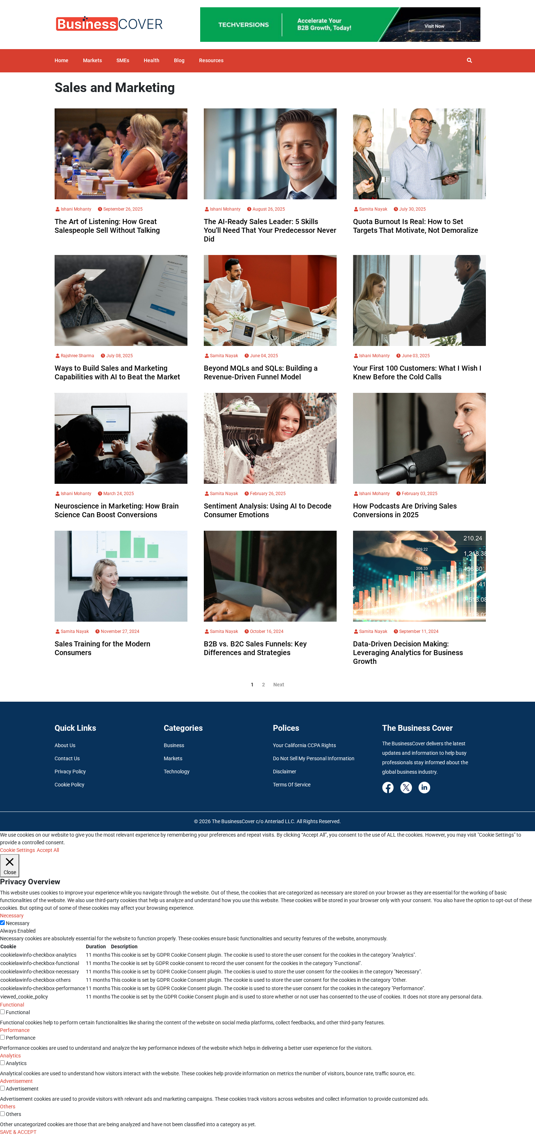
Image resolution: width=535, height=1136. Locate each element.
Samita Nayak (372, 209)
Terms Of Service (291, 785)
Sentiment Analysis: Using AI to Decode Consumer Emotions (268, 510)
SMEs (122, 60)
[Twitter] (406, 787)
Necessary (17, 923)
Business (174, 745)
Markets (92, 60)
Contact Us (67, 758)
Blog (179, 60)
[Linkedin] (424, 787)
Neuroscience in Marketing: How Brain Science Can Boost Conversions (117, 510)
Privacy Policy (70, 771)
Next (278, 684)
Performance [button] (14, 1030)
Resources (211, 60)
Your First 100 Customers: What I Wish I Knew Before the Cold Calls (417, 372)
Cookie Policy (69, 785)
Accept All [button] (48, 850)
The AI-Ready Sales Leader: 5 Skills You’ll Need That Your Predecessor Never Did (270, 230)
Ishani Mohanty (75, 209)
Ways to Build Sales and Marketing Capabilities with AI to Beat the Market (117, 372)
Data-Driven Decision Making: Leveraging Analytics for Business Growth (408, 652)
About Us (65, 745)
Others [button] (7, 1106)
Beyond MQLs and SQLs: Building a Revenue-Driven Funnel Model (261, 372)
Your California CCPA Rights (304, 745)
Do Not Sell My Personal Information (313, 758)
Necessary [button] (12, 915)
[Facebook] (388, 787)
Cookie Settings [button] (17, 850)
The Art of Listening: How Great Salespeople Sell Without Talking (107, 226)
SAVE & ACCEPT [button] (18, 1132)
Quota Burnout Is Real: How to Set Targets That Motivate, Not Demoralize (415, 226)
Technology (177, 771)
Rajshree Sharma (77, 355)
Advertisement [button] (16, 1081)
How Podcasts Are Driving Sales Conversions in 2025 (405, 510)
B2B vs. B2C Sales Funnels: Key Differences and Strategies (255, 648)
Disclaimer (284, 771)
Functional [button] (12, 1005)
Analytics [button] (10, 1056)
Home (61, 60)
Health (151, 60)
